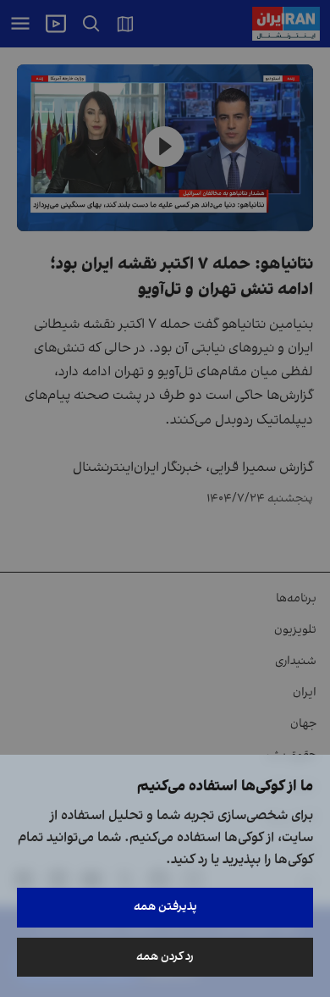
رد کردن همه (165, 957)
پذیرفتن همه (165, 907)
